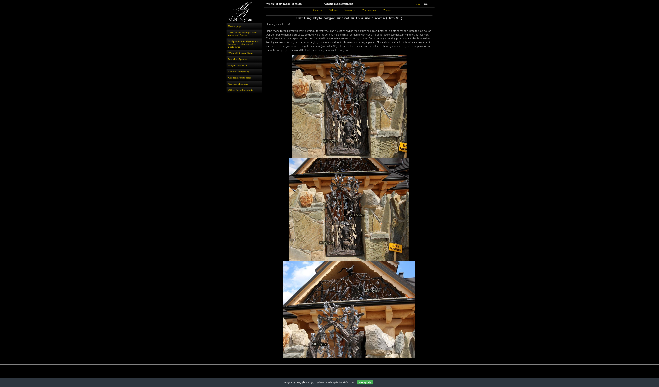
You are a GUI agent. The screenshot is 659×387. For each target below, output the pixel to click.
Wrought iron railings (240, 53)
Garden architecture (239, 77)
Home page (234, 26)
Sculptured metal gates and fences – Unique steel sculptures (244, 44)
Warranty (349, 11)
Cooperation (369, 11)
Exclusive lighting (238, 71)
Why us (333, 11)
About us (317, 11)
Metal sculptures (237, 59)
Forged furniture (237, 65)
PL (418, 4)
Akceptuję (365, 382)
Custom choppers (238, 84)
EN (426, 4)
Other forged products (240, 90)
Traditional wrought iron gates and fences (242, 34)
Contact (387, 11)
